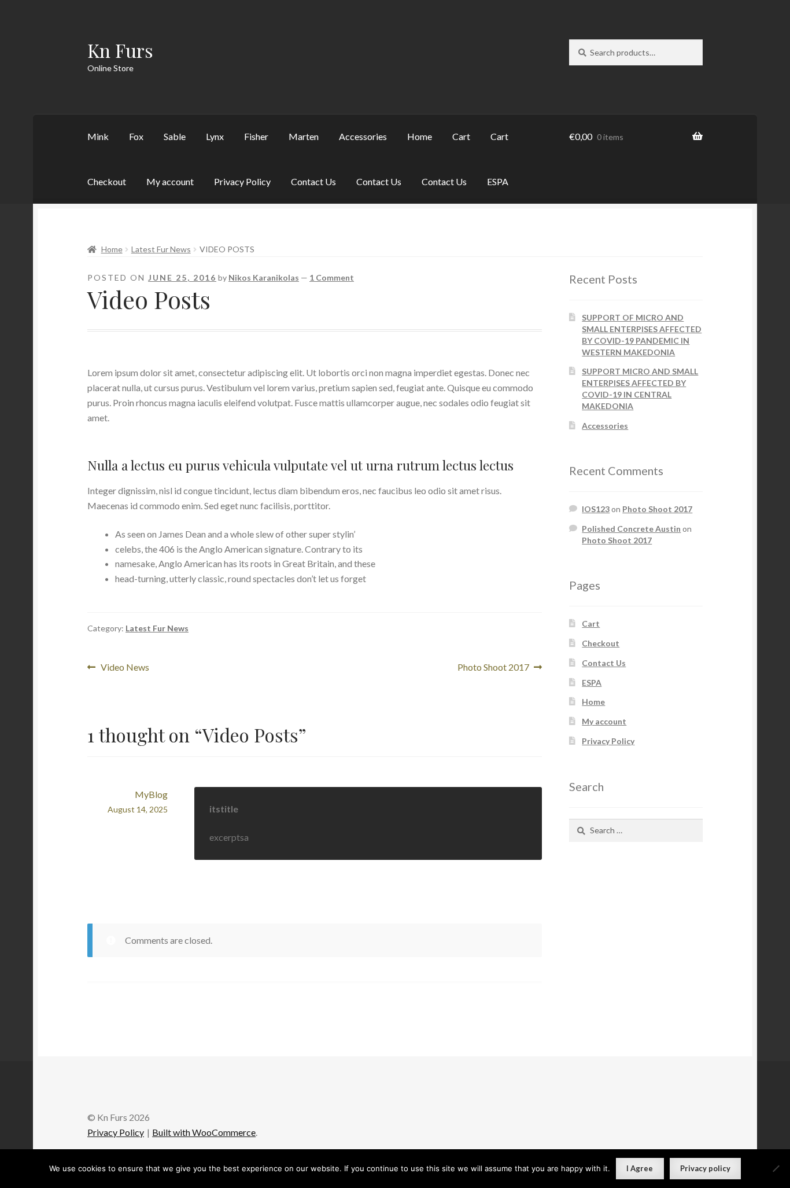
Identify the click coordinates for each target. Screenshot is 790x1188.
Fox (136, 136)
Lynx (215, 136)
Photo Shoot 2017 (493, 668)
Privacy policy (705, 1168)
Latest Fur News (161, 249)
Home (419, 136)
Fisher (256, 136)
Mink (98, 136)
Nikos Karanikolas (263, 277)
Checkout (106, 181)
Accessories (363, 136)
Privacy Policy (242, 181)
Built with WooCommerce (204, 1132)
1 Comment (331, 277)
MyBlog (151, 794)
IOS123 (596, 509)
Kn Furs (120, 50)
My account (170, 181)
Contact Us (313, 181)
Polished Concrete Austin (631, 529)
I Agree (639, 1168)
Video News (124, 668)
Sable (175, 136)
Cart (461, 136)
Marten (304, 136)
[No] (775, 1168)
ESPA (497, 181)
